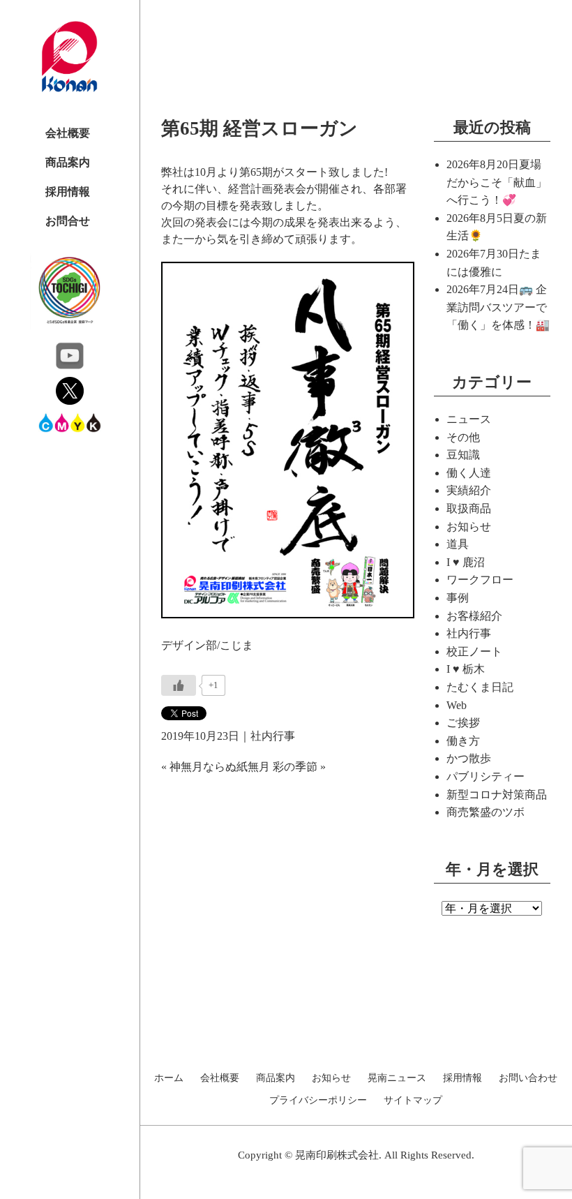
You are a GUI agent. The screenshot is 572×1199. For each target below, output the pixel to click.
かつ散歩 (468, 758)
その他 (463, 437)
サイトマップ (413, 1100)
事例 (457, 598)
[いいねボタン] (178, 685)
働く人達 (468, 473)
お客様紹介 (474, 616)
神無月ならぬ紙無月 (220, 767)
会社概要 (67, 133)
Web (456, 705)
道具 (457, 544)
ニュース (468, 419)
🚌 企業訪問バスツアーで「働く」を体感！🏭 (498, 307)
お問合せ (67, 221)
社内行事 (272, 736)
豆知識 (463, 455)
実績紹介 (468, 490)
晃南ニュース (397, 1078)
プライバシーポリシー (318, 1100)
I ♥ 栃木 (465, 669)
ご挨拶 (463, 723)
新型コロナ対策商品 (496, 794)
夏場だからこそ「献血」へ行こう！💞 (496, 182)
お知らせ (468, 527)
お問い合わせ (528, 1078)
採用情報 (67, 192)
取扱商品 (468, 508)
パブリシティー (485, 776)
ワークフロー (479, 580)
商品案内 (67, 162)
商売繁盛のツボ (485, 812)
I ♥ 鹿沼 (465, 562)
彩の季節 (295, 767)
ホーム (168, 1078)
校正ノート (474, 651)
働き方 (463, 741)
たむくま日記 (479, 687)
